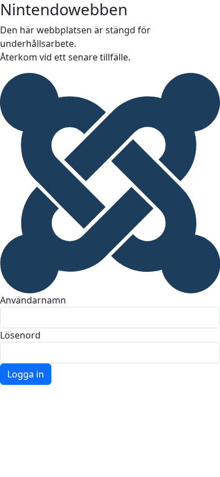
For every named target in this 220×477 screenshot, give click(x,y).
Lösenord (20, 335)
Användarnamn (33, 300)
